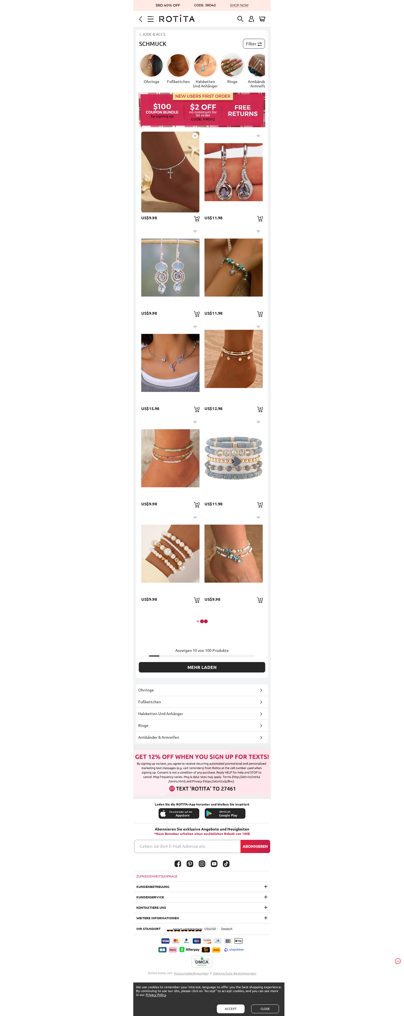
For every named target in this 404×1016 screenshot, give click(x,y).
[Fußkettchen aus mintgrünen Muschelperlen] (233, 553)
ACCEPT (231, 1009)
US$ (207, 929)
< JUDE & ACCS (152, 34)
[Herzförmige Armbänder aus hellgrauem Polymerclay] (233, 458)
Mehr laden (202, 667)
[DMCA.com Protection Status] (202, 962)
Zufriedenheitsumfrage (157, 876)
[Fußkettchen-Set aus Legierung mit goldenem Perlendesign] (233, 362)
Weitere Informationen (157, 918)
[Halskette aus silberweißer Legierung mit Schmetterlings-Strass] (170, 362)
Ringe (143, 725)
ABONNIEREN (255, 846)
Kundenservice (150, 897)
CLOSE (265, 1009)
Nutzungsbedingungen (191, 973)
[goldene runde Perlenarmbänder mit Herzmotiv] (170, 553)
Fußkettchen (149, 702)
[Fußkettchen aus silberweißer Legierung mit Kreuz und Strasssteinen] (170, 172)
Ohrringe (146, 690)
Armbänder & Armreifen (158, 737)
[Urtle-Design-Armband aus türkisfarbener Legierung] (233, 267)
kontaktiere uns (151, 907)
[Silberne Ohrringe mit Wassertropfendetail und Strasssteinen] (233, 172)
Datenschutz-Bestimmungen (234, 973)
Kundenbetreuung (152, 886)
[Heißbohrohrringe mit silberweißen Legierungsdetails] (170, 267)
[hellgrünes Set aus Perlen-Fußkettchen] (170, 458)
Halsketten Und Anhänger (160, 714)
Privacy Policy (156, 994)
